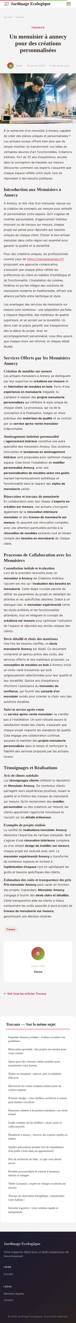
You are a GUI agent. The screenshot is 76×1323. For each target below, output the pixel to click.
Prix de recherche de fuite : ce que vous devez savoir (34, 1161)
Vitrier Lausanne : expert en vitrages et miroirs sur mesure (37, 1185)
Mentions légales (14, 1293)
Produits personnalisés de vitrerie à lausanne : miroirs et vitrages (34, 1173)
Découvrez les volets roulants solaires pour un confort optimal (34, 1087)
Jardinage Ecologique (27, 3)
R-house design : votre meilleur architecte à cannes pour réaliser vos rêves (37, 1099)
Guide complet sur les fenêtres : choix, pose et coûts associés (34, 1124)
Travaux (19, 17)
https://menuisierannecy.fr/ (45, 259)
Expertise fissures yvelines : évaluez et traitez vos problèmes (36, 1039)
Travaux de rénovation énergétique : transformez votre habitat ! (36, 1197)
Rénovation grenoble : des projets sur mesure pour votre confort (37, 1051)
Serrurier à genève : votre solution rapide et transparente (33, 1209)
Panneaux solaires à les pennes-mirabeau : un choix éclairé (38, 1112)
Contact (8, 1300)
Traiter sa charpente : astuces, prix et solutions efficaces (34, 1075)
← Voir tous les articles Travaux (25, 993)
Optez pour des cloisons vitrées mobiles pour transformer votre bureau (34, 1063)
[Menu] (68, 4)
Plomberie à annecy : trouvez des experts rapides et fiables (37, 1136)
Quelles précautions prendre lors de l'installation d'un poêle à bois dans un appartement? (36, 1148)
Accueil (8, 17)
